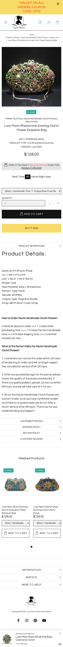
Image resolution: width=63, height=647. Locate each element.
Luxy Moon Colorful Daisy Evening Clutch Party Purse (45, 510)
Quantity (7, 198)
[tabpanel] (15, 506)
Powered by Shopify (43, 611)
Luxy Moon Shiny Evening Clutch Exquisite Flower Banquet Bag (14, 510)
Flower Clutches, (13, 37)
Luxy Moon (19, 22)
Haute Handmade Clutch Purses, (34, 37)
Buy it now (31, 228)
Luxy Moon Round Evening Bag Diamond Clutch (34, 638)
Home (31, 35)
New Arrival (54, 37)
